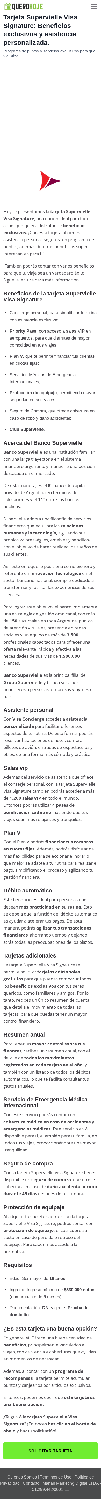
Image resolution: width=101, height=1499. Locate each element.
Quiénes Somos (22, 1477)
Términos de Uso (55, 1477)
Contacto (31, 1483)
